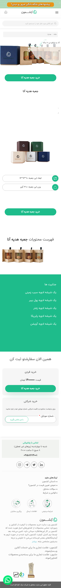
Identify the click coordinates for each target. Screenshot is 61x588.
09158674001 (30, 455)
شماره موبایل (47, 416)
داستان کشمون (49, 481)
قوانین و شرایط (49, 493)
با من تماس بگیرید (16, 419)
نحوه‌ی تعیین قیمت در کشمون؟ (42, 485)
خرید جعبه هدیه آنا (30, 389)
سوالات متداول (49, 489)
